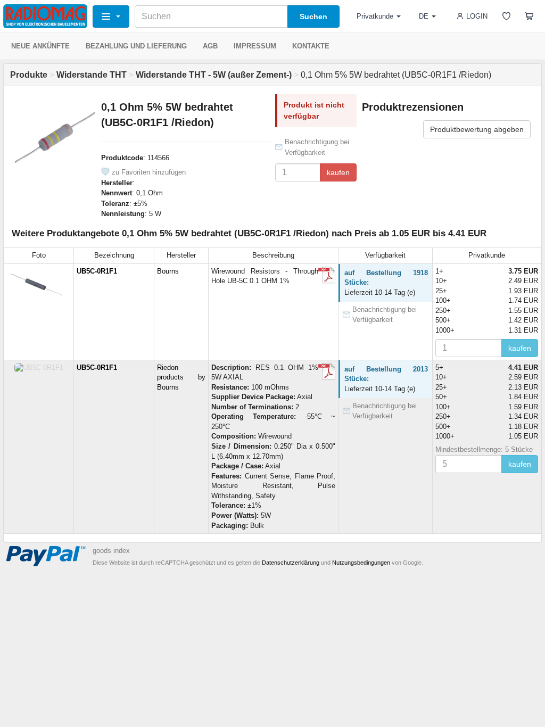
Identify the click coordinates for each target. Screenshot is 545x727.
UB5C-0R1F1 (97, 271)
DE (423, 16)
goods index (111, 551)
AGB (210, 46)
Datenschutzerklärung (290, 562)
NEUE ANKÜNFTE (40, 46)
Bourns (168, 271)
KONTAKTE (310, 46)
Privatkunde (375, 16)
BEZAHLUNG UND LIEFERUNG (136, 46)
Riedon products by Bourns (181, 377)
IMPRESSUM (255, 46)
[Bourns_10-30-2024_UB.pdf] (326, 275)
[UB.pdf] (326, 371)
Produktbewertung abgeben (477, 129)
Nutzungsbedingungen (361, 562)
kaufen (338, 172)
